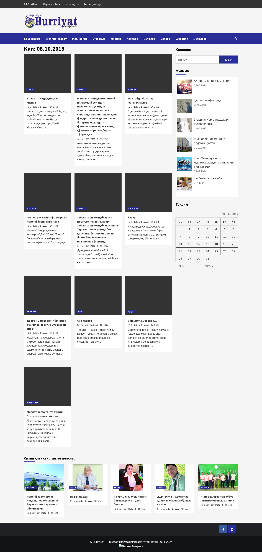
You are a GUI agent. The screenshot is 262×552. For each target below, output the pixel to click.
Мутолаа (149, 38)
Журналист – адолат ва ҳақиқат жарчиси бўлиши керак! (174, 500)
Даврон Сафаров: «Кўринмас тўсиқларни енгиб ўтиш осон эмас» (46, 324)
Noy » (209, 266)
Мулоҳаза (200, 38)
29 (189, 258)
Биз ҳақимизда (92, 4)
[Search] (235, 38)
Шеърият (182, 38)
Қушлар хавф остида (207, 100)
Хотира (118, 487)
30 (198, 258)
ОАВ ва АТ (99, 38)
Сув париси (84, 320)
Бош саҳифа (32, 38)
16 (198, 243)
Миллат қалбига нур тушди (45, 412)
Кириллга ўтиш (51, 4)
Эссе (79, 311)
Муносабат (32, 402)
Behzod (44, 106)
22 (189, 251)
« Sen (181, 266)
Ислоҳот (31, 487)
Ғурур (131, 217)
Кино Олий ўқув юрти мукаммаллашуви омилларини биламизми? (214, 162)
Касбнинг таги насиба (208, 178)
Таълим (205, 487)
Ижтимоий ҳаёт (56, 38)
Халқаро (132, 38)
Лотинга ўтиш (72, 4)
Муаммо (116, 38)
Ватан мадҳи (79, 496)
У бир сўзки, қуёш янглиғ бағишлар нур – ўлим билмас (130, 500)
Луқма (131, 311)
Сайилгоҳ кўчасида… (142, 320)
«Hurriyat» (99, 541)
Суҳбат (161, 487)
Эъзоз (30, 89)
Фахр (73, 487)
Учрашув (31, 311)
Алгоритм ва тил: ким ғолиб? (212, 80)
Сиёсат (165, 38)
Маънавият (79, 38)
